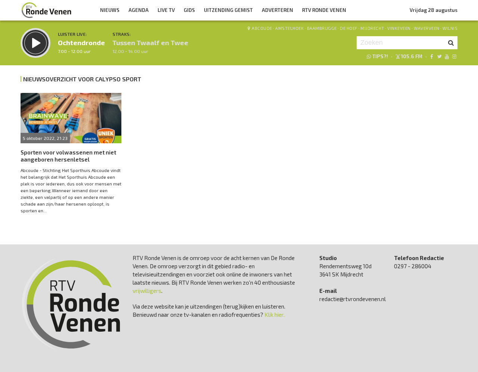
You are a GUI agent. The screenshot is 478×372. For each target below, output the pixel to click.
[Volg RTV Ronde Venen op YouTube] (447, 56)
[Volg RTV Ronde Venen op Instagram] (454, 56)
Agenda (138, 10)
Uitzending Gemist (228, 10)
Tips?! (380, 56)
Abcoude (262, 28)
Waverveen (427, 28)
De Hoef (348, 28)
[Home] (46, 10)
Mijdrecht (372, 28)
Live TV (166, 10)
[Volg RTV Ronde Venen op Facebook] (431, 56)
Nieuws (110, 10)
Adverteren (277, 10)
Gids (189, 10)
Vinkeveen (399, 28)
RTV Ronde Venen (324, 10)
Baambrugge (322, 28)
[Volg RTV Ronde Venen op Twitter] (439, 56)
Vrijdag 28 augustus (433, 10)
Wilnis (450, 28)
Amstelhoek (289, 28)
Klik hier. (274, 314)
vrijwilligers (147, 290)
